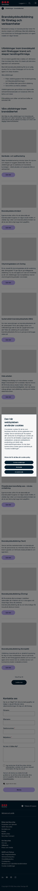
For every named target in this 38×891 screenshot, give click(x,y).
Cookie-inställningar (19, 462)
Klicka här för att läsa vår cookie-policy (17, 457)
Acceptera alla (19, 472)
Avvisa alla (19, 467)
